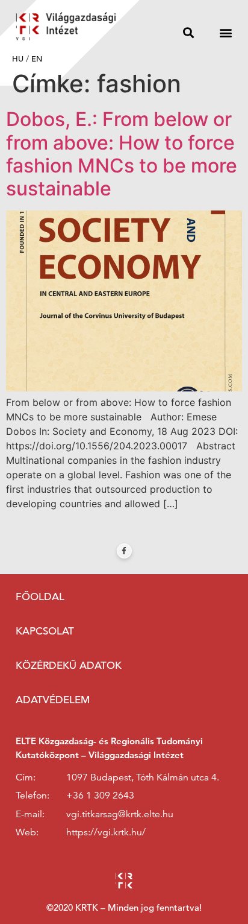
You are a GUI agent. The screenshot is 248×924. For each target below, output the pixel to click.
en (36, 59)
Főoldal (40, 596)
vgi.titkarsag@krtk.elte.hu (119, 814)
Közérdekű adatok (69, 665)
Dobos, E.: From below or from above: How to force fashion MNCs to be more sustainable (121, 153)
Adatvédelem (53, 700)
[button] (189, 32)
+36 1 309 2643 (100, 796)
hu (17, 59)
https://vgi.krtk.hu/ (106, 832)
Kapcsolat (45, 631)
